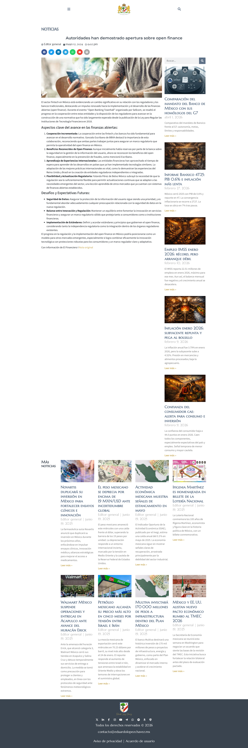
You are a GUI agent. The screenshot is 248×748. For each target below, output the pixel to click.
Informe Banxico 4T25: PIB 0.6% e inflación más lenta (185, 179)
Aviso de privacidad (107, 741)
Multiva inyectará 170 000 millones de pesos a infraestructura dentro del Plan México (151, 614)
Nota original (86, 247)
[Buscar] (202, 61)
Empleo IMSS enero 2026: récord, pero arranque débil (181, 254)
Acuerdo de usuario (140, 741)
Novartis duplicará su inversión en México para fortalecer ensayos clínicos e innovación (77, 501)
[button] (179, 9)
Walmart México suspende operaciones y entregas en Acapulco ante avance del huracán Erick (76, 616)
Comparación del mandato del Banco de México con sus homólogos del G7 (185, 106)
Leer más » (170, 136)
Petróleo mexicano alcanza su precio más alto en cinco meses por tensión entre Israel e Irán (114, 614)
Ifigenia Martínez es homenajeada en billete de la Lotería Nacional (189, 494)
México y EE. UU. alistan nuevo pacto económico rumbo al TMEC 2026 (188, 611)
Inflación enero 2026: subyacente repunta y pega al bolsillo (184, 333)
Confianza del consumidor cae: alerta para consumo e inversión (185, 413)
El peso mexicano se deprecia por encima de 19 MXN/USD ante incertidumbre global (114, 499)
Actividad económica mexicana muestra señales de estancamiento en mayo (151, 499)
